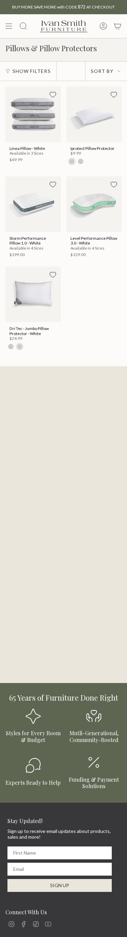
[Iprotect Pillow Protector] (94, 114)
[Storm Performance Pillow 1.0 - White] (33, 204)
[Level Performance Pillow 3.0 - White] (94, 204)
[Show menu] (9, 26)
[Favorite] (53, 94)
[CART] (117, 26)
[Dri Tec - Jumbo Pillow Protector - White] (33, 294)
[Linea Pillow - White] (33, 114)
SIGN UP (59, 885)
